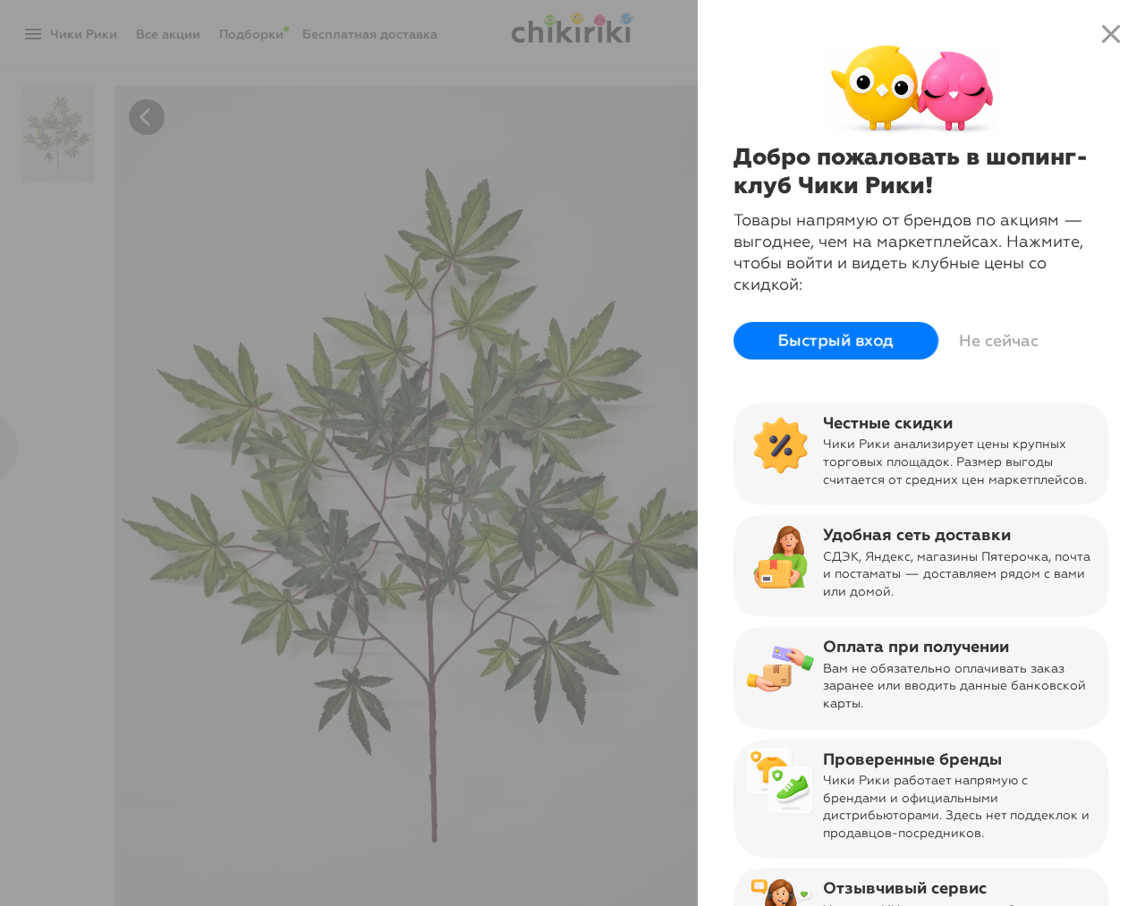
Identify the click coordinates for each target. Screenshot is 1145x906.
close (1111, 34)
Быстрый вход (836, 341)
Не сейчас (999, 341)
